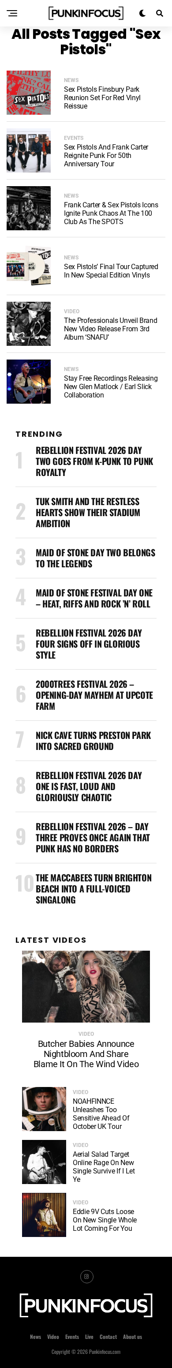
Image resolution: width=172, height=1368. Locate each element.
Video (53, 1336)
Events (72, 1336)
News (35, 1336)
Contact (108, 1336)
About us (132, 1336)
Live (89, 1336)
